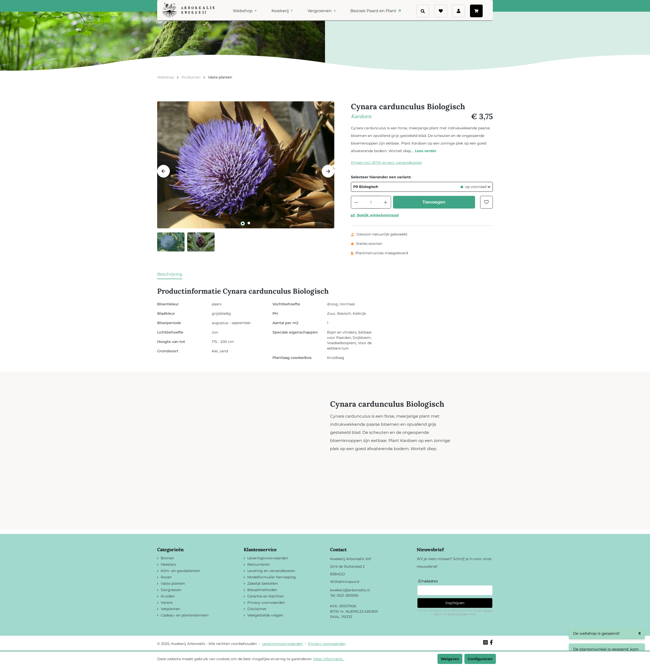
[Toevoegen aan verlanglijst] (486, 202)
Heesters (168, 564)
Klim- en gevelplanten (180, 570)
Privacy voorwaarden (266, 602)
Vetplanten (170, 609)
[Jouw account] (458, 11)
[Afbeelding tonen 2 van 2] (249, 223)
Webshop (243, 10)
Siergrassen (171, 590)
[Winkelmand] (476, 11)
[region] (246, 176)
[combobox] (431, 8)
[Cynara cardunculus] (245, 164)
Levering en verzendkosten (271, 570)
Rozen (166, 577)
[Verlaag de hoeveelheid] (356, 202)
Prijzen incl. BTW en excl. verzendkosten (386, 162)
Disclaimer (257, 609)
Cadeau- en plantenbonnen (184, 615)
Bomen (167, 558)
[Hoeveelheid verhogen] (385, 202)
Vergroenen (320, 10)
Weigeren (450, 659)
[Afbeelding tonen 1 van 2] (242, 223)
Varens (167, 602)
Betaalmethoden (262, 590)
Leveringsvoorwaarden (267, 558)
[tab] (169, 274)
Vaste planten (173, 583)
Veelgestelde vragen (265, 615)
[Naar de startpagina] (188, 10)
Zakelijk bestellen (262, 583)
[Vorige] (163, 171)
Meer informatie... (328, 659)
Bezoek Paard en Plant (373, 10)
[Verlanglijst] (440, 11)
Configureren (480, 659)
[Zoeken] (432, 18)
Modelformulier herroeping (271, 577)
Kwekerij (280, 10)
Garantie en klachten (265, 596)
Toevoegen (433, 202)
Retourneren (258, 564)
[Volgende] (328, 171)
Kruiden (168, 596)
